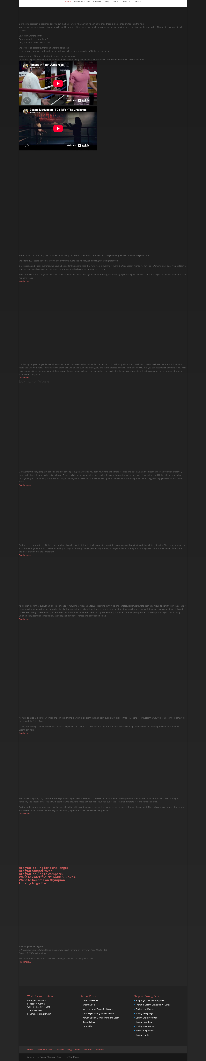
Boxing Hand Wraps (145, 1009)
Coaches (97, 2)
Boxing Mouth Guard (145, 1026)
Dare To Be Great (91, 1000)
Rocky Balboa (89, 1022)
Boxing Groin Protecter (146, 1017)
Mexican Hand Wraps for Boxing (98, 1009)
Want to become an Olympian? (42, 880)
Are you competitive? (35, 871)
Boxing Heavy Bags (144, 1013)
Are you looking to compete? (41, 874)
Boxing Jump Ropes (145, 1030)
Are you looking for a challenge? (43, 868)
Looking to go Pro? (33, 883)
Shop (115, 2)
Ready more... (25, 813)
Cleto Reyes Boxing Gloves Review (98, 1013)
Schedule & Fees (82, 2)
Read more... (25, 281)
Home (68, 2)
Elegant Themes (47, 1057)
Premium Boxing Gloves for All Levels (153, 1004)
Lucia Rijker (88, 1026)
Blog (107, 2)
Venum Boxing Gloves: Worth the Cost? (101, 1017)
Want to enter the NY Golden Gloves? (47, 877)
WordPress (74, 1057)
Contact (137, 2)
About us (125, 2)
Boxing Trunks (142, 1035)
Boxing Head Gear (144, 1022)
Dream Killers (89, 1004)
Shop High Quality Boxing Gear (150, 1000)
